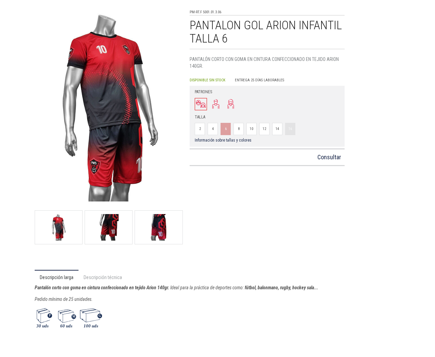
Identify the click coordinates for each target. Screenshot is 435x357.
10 (251, 129)
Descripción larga (56, 277)
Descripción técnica (103, 277)
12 (264, 129)
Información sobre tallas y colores (223, 140)
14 (277, 129)
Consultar (329, 157)
